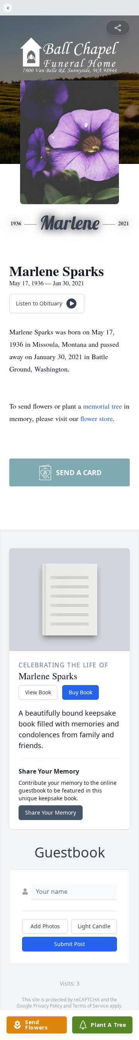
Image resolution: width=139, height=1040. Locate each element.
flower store (96, 418)
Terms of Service (90, 1005)
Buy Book (80, 692)
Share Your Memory (50, 812)
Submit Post (69, 944)
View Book (38, 692)
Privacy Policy (47, 1005)
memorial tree (102, 406)
